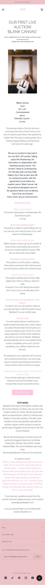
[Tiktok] (12, 578)
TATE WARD (25, 37)
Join (37, 556)
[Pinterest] (19, 578)
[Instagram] (26, 578)
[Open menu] (5, 9)
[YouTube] (32, 578)
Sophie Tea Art (21, 573)
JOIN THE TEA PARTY (22, 2)
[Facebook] (6, 578)
